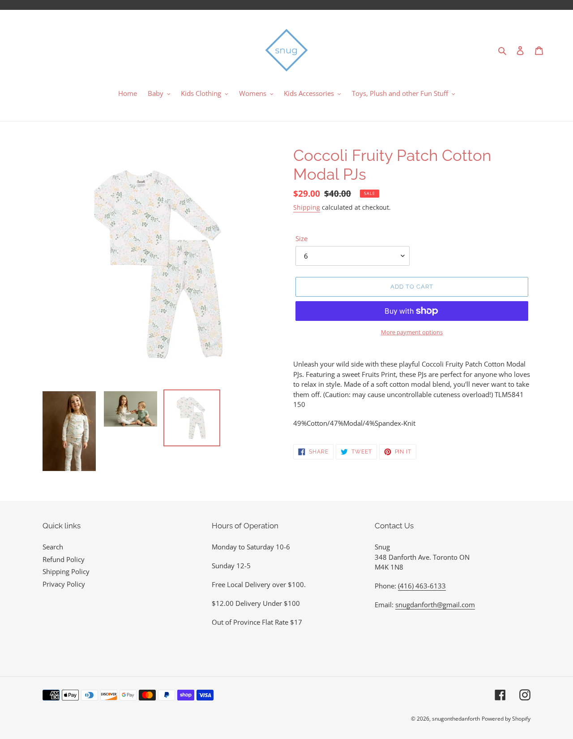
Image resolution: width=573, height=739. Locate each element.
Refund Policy (64, 559)
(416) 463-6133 (422, 585)
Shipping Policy (66, 571)
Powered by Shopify (506, 718)
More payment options (412, 332)
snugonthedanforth (456, 718)
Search (53, 546)
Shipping (306, 207)
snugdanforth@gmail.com (435, 604)
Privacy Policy (64, 583)
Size (301, 238)
